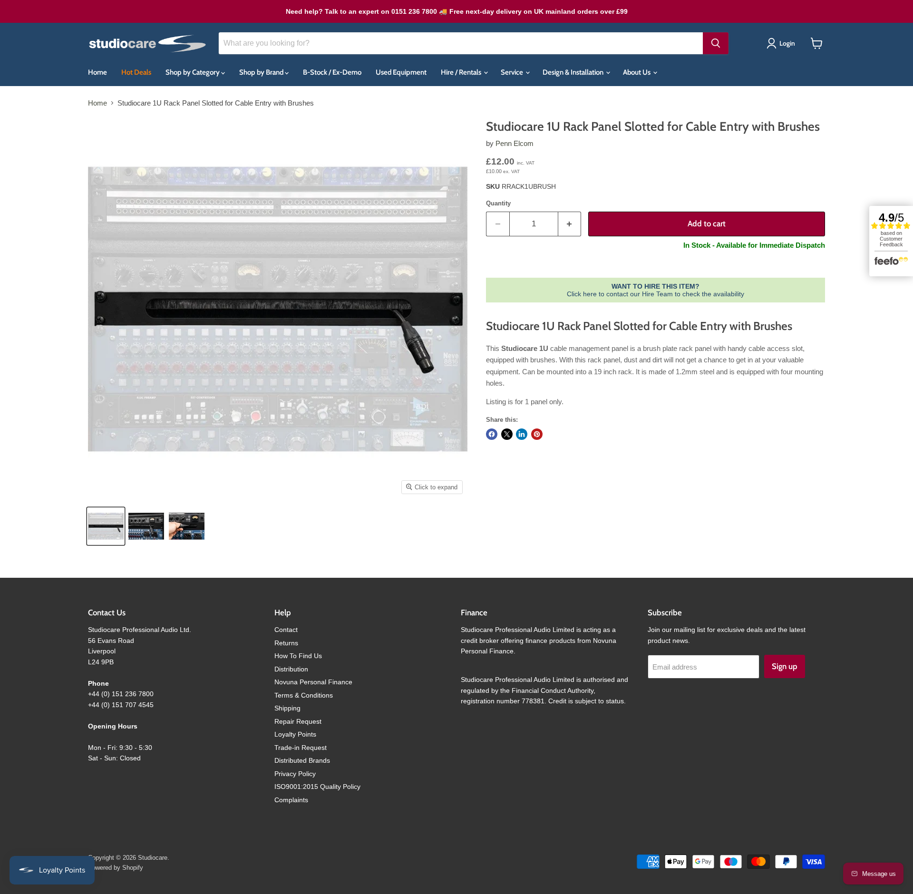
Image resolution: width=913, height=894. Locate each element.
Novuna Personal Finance (313, 682)
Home (97, 72)
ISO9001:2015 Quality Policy (317, 786)
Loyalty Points (295, 734)
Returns (286, 643)
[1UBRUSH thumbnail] (106, 526)
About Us (637, 72)
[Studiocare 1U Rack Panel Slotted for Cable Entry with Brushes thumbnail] (146, 526)
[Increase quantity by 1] (570, 224)
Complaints (291, 800)
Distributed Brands (302, 760)
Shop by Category (193, 72)
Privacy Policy (295, 773)
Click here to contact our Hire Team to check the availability (655, 290)
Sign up (784, 666)
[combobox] (461, 43)
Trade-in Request (300, 747)
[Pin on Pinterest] (537, 434)
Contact (286, 629)
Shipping (287, 708)
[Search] (715, 43)
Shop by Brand (262, 72)
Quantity (498, 203)
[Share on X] (507, 434)
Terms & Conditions (303, 695)
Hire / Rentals (462, 72)
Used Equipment (401, 72)
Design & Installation (574, 72)
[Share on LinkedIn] (521, 434)
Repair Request (297, 721)
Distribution (291, 669)
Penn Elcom (514, 143)
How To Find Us (298, 656)
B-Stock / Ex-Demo (332, 72)
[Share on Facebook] (491, 434)
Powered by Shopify (115, 867)
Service (512, 72)
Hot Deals (136, 72)
